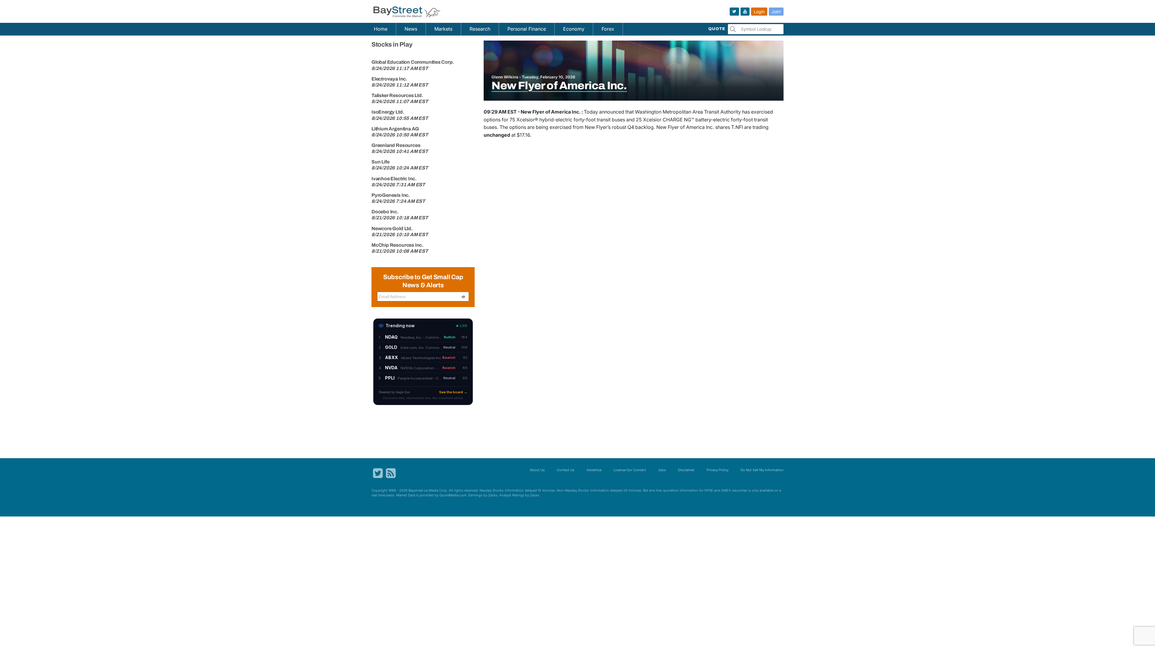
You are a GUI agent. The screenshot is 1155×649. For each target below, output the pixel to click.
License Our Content (630, 470)
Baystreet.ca (418, 490)
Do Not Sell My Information (762, 470)
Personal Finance (526, 29)
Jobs (662, 470)
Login (759, 11)
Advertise (594, 470)
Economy (573, 29)
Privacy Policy (717, 470)
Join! (776, 11)
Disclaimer (686, 470)
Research (480, 29)
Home (380, 29)
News (411, 29)
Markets (443, 29)
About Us (537, 470)
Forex (608, 29)
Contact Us (565, 470)
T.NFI (737, 127)
